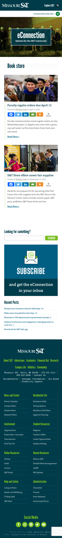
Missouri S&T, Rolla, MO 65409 (21, 373)
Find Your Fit (9, 443)
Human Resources (41, 453)
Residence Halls (39, 401)
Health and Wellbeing (13, 492)
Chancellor (37, 488)
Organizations (10, 430)
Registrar (37, 430)
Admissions (19, 360)
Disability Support (32, 382)
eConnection (31, 35)
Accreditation (10, 379)
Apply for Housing (40, 415)
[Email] (32, 114)
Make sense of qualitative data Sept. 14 (20, 313)
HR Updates (38, 472)
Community (42, 367)
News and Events (11, 395)
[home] (21, 5)
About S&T (8, 360)
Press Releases (39, 496)
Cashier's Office (39, 434)
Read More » (13, 136)
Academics (31, 360)
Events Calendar (11, 401)
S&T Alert (8, 501)
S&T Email (8, 472)
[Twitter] (18, 114)
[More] (40, 114)
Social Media (31, 517)
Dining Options (39, 406)
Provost (36, 492)
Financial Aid (43, 360)
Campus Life (20, 367)
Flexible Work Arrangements (45, 463)
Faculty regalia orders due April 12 (29, 105)
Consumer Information (33, 379)
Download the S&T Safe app (16, 329)
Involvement (9, 424)
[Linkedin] (25, 114)
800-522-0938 (23, 375)
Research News (10, 415)
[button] (58, 5)
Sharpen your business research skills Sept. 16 (23, 308)
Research (54, 360)
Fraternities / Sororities (13, 434)
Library (7, 459)
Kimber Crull (21, 109)
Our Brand (53, 379)
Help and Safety (11, 482)
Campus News (10, 406)
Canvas (7, 468)
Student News (10, 410)
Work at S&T (38, 459)
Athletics (32, 367)
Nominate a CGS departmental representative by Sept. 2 (27, 317)
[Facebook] (11, 114)
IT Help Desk (9, 496)
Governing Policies (41, 501)
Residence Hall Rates (42, 410)
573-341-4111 (48, 373)
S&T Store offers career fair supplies (30, 175)
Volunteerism (9, 439)
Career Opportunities (42, 439)
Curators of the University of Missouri (30, 535)
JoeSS (6, 463)
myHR (35, 468)
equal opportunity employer (40, 532)
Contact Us (39, 375)
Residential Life (40, 395)
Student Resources (41, 424)
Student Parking (39, 443)
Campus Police (10, 488)
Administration (39, 482)
